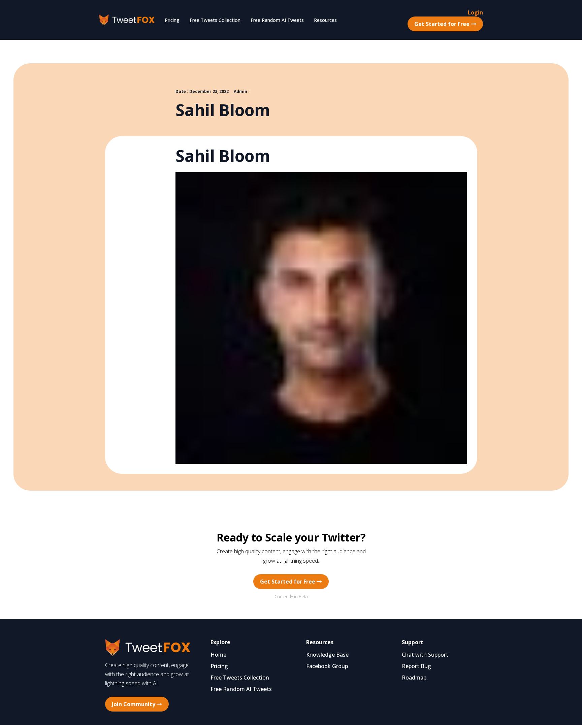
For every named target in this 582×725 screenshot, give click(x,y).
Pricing (172, 20)
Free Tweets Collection (215, 20)
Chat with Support (425, 654)
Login (475, 12)
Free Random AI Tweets (277, 20)
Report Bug (416, 666)
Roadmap (414, 677)
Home (218, 654)
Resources (325, 20)
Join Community (134, 704)
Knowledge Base (327, 654)
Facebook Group (327, 666)
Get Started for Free (442, 24)
